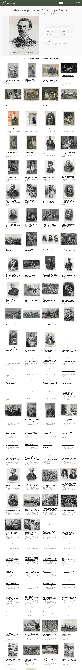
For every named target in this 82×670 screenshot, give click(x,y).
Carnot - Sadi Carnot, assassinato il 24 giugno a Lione (50, 351)
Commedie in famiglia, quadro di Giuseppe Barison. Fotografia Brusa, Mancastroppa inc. (31, 105)
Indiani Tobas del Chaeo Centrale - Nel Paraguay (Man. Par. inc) (50, 511)
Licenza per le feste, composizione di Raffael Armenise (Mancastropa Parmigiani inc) (48, 471)
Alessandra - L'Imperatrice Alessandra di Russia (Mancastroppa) (30, 421)
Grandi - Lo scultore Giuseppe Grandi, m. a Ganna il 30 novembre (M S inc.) (50, 446)
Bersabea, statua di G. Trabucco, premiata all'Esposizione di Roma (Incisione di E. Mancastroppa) (13, 275)
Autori (51, 2)
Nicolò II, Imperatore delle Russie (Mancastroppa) (13, 421)
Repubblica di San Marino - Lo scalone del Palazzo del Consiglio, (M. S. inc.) (49, 636)
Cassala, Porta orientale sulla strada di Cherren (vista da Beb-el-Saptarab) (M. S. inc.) (31, 571)
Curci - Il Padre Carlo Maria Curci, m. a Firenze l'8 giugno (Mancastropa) (13, 300)
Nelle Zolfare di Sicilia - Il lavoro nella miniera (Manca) (31, 397)
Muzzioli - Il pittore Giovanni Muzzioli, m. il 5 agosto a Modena (31, 374)
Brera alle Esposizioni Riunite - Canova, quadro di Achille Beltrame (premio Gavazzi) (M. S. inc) (50, 558)
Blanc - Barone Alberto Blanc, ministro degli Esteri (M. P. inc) (68, 471)
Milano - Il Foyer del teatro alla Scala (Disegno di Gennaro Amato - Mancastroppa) (32, 249)
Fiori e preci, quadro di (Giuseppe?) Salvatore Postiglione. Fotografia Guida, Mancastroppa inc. (49, 104)
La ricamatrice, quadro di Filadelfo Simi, (30, 351)
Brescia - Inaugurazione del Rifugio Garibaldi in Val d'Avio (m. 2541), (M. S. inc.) (50, 623)
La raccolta (46, 2)
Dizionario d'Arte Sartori (69, 2)
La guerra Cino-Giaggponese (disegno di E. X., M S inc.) (12, 471)
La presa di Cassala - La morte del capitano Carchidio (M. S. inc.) (31, 610)
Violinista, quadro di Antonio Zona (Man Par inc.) (69, 458)
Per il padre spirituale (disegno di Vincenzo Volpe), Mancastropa (50, 81)
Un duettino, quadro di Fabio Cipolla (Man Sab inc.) (49, 458)
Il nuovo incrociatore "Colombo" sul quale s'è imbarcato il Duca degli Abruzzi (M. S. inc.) (68, 659)
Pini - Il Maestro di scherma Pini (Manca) (68, 276)
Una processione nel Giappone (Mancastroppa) (68, 374)
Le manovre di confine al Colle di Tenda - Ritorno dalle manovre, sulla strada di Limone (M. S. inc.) (50, 584)
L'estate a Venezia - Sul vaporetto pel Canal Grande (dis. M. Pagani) (69, 351)
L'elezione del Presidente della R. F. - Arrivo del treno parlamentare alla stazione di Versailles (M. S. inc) (50, 535)
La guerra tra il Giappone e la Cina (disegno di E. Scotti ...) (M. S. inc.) (69, 571)
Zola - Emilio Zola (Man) (67, 408)
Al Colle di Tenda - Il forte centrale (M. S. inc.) (11, 597)
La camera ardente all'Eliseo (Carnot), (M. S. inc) (68, 536)
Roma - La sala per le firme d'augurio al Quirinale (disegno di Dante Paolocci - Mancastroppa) (50, 225)
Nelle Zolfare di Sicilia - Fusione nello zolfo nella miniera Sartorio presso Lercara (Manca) (69, 397)
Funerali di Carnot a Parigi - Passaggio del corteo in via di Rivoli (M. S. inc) (12, 558)
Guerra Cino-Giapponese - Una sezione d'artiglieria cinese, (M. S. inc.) (69, 636)
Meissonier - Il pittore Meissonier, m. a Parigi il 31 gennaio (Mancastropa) (69, 225)
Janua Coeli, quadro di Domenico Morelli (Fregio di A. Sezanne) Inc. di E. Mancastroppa (31, 129)
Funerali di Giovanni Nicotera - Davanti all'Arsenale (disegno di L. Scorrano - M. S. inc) (32, 535)
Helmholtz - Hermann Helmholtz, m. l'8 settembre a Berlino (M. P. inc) (31, 510)
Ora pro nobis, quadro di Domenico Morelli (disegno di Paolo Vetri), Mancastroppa (31, 80)
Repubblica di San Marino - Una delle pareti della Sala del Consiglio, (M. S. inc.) (31, 636)
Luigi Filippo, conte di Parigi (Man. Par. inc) (13, 511)
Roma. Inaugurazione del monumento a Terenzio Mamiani (68, 324)
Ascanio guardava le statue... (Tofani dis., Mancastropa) (49, 202)
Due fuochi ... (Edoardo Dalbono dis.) (12, 81)
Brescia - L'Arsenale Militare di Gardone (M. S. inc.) (49, 597)
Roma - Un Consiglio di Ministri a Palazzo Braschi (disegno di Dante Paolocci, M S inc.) (13, 446)
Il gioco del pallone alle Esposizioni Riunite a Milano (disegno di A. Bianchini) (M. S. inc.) (32, 597)
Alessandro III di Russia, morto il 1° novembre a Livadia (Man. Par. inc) (13, 536)
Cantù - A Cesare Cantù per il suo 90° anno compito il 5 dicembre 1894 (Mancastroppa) (50, 421)
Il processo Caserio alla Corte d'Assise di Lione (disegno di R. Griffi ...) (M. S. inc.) (12, 584)
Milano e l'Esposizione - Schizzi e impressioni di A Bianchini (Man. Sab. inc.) (50, 571)
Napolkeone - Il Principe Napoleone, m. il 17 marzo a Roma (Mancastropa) (69, 201)
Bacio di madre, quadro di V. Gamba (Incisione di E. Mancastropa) (30, 201)
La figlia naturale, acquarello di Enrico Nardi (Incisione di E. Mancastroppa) (31, 275)
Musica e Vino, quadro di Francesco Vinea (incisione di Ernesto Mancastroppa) (68, 129)
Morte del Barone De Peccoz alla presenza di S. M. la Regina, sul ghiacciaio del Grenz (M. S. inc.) (68, 610)
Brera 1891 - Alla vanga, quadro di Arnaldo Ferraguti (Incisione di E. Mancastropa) (31, 324)
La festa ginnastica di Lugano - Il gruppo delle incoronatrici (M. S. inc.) (68, 584)
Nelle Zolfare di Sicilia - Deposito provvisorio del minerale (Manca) (13, 397)
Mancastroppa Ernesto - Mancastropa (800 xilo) (41, 10)
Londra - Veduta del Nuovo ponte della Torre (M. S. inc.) (13, 571)
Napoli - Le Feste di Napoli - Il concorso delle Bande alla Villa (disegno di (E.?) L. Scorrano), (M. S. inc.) (12, 609)
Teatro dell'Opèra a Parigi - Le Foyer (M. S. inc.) (49, 660)
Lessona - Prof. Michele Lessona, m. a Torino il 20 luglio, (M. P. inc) (50, 485)
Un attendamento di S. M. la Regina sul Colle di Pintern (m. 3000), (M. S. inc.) (12, 623)
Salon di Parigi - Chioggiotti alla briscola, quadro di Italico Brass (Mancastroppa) (49, 374)
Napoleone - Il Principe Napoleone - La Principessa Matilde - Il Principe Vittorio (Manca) (49, 249)
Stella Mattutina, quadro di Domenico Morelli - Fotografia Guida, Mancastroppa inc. (12, 129)
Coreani (7, 374)
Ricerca (61, 2)
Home (41, 2)
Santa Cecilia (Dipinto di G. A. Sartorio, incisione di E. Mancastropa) (30, 153)
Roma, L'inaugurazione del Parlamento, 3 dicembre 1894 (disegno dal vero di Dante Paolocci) (68, 446)
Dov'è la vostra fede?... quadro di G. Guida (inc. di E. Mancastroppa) (50, 408)
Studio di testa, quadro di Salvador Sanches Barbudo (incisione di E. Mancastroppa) (12, 153)
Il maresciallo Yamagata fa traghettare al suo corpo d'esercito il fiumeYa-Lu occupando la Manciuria (67, 419)
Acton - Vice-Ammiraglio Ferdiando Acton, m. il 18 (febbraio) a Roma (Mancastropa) (13, 201)
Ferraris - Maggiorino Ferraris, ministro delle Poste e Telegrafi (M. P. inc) (12, 484)
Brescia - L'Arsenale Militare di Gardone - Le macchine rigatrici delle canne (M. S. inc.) (68, 597)
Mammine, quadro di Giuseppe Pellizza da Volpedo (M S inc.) (12, 458)
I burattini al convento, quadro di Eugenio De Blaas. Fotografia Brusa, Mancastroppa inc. (13, 105)
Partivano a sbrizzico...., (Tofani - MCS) (31, 301)
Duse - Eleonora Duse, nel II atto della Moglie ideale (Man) (12, 178)
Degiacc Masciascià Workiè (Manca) (48, 153)
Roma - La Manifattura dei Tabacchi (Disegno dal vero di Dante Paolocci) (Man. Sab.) (68, 558)
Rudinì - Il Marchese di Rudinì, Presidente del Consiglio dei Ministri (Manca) (68, 177)
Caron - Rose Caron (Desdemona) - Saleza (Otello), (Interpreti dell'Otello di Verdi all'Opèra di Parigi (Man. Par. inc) (69, 510)
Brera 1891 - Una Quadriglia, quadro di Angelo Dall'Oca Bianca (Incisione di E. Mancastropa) (13, 324)
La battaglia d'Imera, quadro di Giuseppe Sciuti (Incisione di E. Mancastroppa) (12, 249)
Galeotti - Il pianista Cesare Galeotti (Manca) (49, 178)
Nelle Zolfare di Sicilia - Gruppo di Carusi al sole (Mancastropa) (50, 397)
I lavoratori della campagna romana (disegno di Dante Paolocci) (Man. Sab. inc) (30, 558)
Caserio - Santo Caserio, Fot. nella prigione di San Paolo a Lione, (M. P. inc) (69, 484)
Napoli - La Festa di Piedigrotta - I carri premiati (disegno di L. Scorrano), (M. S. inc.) (13, 636)
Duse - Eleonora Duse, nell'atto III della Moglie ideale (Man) (31, 178)
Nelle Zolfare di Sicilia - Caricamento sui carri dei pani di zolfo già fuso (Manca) (12, 408)
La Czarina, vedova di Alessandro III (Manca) (31, 408)
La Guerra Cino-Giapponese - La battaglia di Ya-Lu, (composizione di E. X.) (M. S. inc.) (31, 659)
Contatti (56, 2)
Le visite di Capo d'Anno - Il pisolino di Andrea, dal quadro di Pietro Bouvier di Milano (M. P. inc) (31, 470)
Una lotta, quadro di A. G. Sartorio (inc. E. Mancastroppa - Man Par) (31, 458)
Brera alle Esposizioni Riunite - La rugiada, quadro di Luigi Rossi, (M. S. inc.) (69, 623)
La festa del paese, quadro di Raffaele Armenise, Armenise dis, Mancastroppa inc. (69, 105)
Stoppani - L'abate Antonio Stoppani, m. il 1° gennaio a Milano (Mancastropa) (13, 225)
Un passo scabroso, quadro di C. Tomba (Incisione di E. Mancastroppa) (31, 225)
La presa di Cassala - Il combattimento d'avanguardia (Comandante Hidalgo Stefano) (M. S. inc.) (49, 609)
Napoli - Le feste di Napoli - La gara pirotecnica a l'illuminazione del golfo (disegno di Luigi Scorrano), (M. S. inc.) (31, 623)
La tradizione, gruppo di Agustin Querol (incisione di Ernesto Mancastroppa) (49, 129)
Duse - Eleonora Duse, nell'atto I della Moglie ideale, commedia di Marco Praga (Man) (69, 153)
